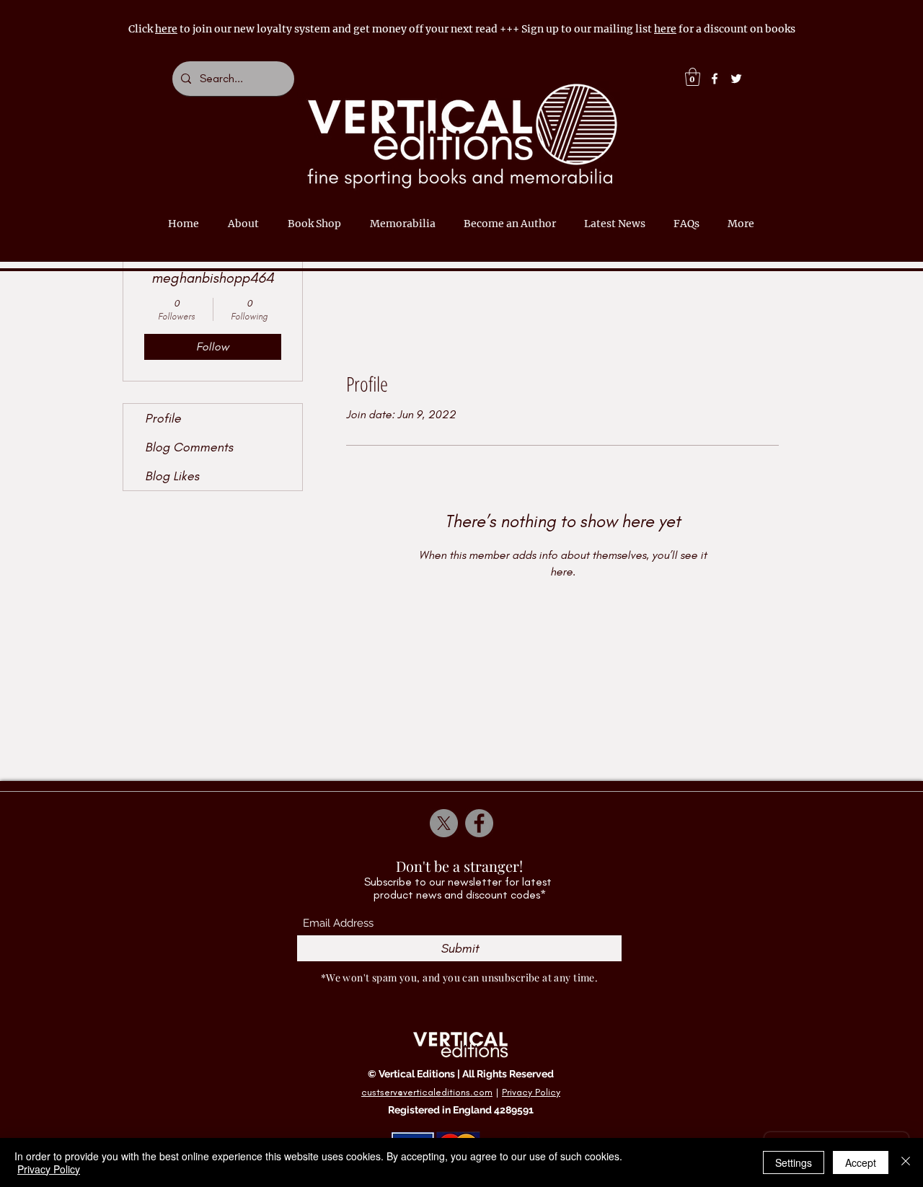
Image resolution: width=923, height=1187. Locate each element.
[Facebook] (714, 78)
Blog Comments (189, 447)
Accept (860, 1162)
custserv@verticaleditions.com (427, 1092)
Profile (163, 418)
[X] (444, 823)
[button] (692, 77)
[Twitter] (736, 78)
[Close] (905, 1162)
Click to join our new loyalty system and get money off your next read (314, 28)
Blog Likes (172, 476)
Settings (793, 1162)
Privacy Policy (531, 1092)
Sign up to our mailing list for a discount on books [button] (658, 28)
